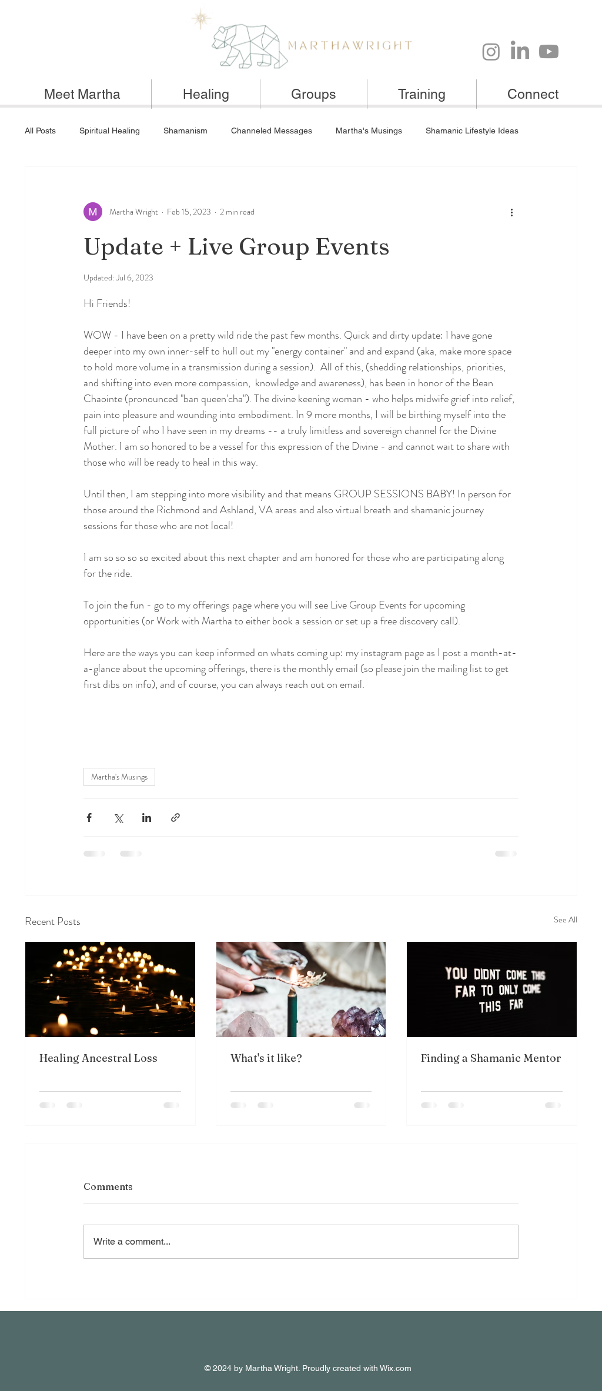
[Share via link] (175, 817)
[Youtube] (548, 51)
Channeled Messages (271, 130)
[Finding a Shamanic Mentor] (492, 989)
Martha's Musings (369, 130)
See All (565, 919)
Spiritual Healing (109, 130)
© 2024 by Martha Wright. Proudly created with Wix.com (308, 1368)
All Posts (40, 130)
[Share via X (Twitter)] (117, 817)
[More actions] (511, 212)
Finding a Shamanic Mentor (491, 1058)
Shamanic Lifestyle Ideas (472, 130)
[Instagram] (491, 51)
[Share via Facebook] (89, 817)
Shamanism (185, 130)
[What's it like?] (301, 989)
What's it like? (266, 1058)
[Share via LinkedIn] (146, 817)
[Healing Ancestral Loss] (110, 989)
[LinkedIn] (520, 51)
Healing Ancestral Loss (98, 1058)
